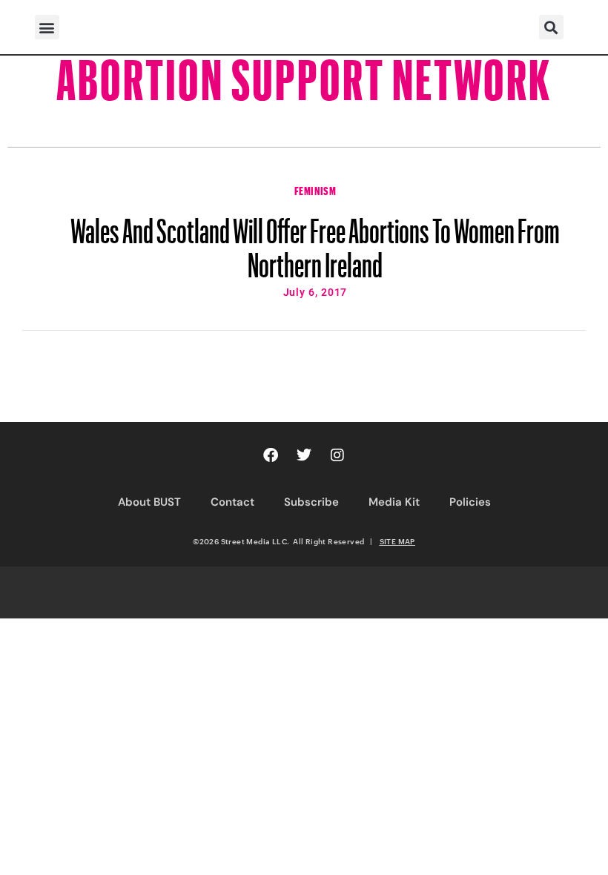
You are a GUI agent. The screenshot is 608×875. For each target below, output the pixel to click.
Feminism (315, 189)
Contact (232, 502)
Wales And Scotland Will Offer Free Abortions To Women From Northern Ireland (315, 241)
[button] (47, 27)
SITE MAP (397, 541)
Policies (470, 502)
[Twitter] (304, 455)
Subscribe (311, 502)
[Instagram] (337, 455)
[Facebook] (270, 455)
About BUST (149, 502)
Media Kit (394, 502)
